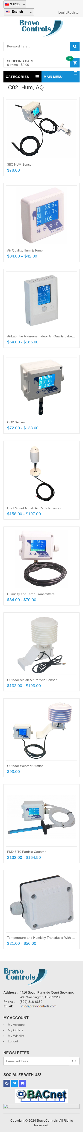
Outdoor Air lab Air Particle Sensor (32, 680)
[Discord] (23, 1083)
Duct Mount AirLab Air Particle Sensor (34, 508)
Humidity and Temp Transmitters (30, 594)
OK (74, 1061)
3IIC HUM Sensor (20, 164)
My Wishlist (16, 1036)
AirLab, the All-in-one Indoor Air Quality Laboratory (43, 336)
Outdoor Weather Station (25, 766)
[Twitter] (15, 1083)
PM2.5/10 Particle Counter (26, 852)
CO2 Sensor (16, 422)
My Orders (15, 1030)
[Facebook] (7, 1083)
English (17, 11)
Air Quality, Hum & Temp (25, 250)
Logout (13, 1041)
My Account (16, 1025)
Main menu (53, 77)
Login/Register (69, 12)
